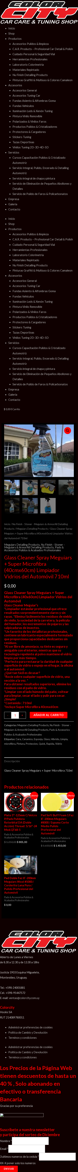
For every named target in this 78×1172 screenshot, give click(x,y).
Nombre (6, 1141)
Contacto (14, 209)
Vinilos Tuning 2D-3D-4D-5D (30, 147)
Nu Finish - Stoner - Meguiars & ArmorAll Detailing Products (34, 546)
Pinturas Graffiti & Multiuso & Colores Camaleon (42, 80)
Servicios (13, 152)
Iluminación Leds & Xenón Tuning (32, 111)
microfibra (10, 743)
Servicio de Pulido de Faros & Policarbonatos (40, 194)
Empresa (13, 199)
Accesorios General (24, 90)
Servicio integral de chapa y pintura (33, 178)
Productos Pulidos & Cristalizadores (34, 126)
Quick (42, 743)
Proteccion (32, 743)
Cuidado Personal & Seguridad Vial (33, 54)
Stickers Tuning (21, 137)
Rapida (50, 743)
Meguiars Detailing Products (32, 528)
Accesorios (15, 85)
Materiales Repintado (25, 69)
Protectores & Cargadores (29, 131)
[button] (67, 430)
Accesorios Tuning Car (26, 95)
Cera (18, 739)
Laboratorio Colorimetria (28, 64)
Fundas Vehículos (23, 106)
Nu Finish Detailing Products (30, 75)
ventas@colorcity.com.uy (24, 998)
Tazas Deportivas (23, 142)
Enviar (9, 1168)
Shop (11, 33)
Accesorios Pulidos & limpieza (30, 43)
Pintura (21, 743)
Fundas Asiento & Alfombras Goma (34, 100)
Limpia (64, 739)
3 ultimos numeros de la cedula (19, 1156)
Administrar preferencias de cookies (30, 1027)
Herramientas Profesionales (30, 59)
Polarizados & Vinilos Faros (29, 121)
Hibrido (55, 739)
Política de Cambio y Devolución (28, 1032)
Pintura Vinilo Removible (27, 116)
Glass (47, 739)
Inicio (11, 28)
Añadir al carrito (49, 715)
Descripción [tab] (12, 761)
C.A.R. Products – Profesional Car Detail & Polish (42, 49)
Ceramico (27, 739)
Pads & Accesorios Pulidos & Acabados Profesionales (34, 549)
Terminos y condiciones (22, 1037)
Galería (12, 204)
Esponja (38, 739)
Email (4, 1148)
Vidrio (58, 743)
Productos (15, 38)
